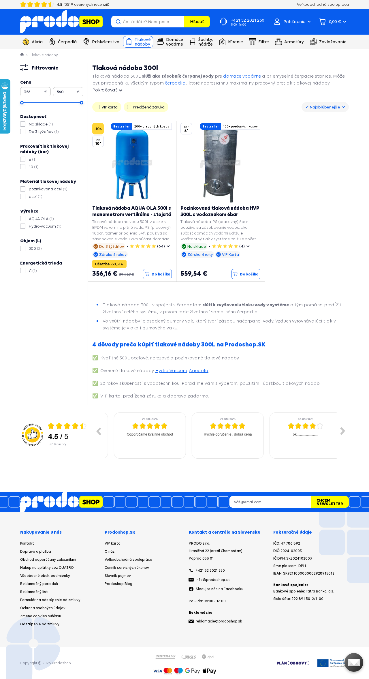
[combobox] (325, 107)
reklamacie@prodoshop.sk (219, 621)
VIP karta (113, 543)
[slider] (22, 102)
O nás (110, 551)
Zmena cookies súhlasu (40, 616)
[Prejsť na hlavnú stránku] (61, 21)
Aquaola (198, 370)
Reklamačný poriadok (39, 584)
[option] (143, 435)
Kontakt (27, 543)
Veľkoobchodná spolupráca (128, 559)
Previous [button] (98, 431)
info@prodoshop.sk (213, 579)
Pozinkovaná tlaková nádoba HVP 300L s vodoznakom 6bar (219, 211)
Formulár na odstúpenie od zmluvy (50, 600)
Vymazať (179, 22)
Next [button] (342, 431)
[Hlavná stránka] (22, 55)
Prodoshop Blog (118, 584)
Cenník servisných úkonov (127, 567)
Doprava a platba (35, 551)
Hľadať (197, 21)
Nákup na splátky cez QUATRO (47, 567)
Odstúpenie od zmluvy (39, 624)
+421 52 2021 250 (210, 570)
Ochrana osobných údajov (42, 608)
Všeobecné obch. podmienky (45, 575)
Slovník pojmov (118, 575)
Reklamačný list (34, 592)
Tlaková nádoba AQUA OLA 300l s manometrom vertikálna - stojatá (131, 211)
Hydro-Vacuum (171, 370)
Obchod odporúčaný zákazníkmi (48, 559)
